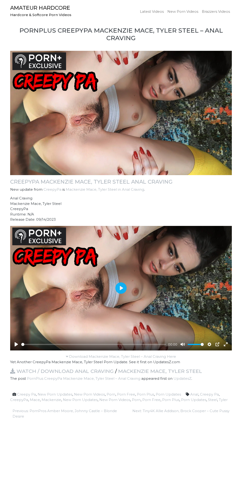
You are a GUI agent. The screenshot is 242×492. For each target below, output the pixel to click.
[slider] (93, 344)
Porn (111, 394)
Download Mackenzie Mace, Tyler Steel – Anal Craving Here (122, 356)
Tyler (223, 399)
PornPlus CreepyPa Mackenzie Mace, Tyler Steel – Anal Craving (83, 378)
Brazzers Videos (216, 11)
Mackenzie (51, 399)
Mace (35, 399)
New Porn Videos (182, 11)
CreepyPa (52, 189)
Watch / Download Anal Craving (64, 371)
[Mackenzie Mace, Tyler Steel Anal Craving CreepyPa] (121, 112)
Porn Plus (145, 394)
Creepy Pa (26, 394)
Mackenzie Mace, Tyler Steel (160, 371)
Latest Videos (152, 11)
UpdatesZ (182, 378)
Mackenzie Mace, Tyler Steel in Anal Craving (105, 189)
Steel (212, 399)
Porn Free (126, 394)
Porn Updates (168, 394)
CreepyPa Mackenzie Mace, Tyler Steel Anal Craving (91, 181)
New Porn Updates (55, 394)
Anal (194, 394)
